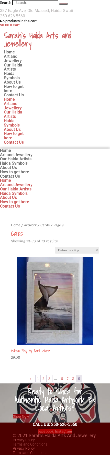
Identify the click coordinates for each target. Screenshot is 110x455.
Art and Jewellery (13, 105)
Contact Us (14, 95)
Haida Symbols (12, 123)
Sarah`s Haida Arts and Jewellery (37, 39)
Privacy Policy (24, 440)
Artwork (30, 225)
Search (5, 2)
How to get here (14, 135)
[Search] (63, 4)
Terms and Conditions (30, 444)
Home (9, 99)
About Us (12, 129)
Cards (45, 225)
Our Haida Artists (13, 114)
